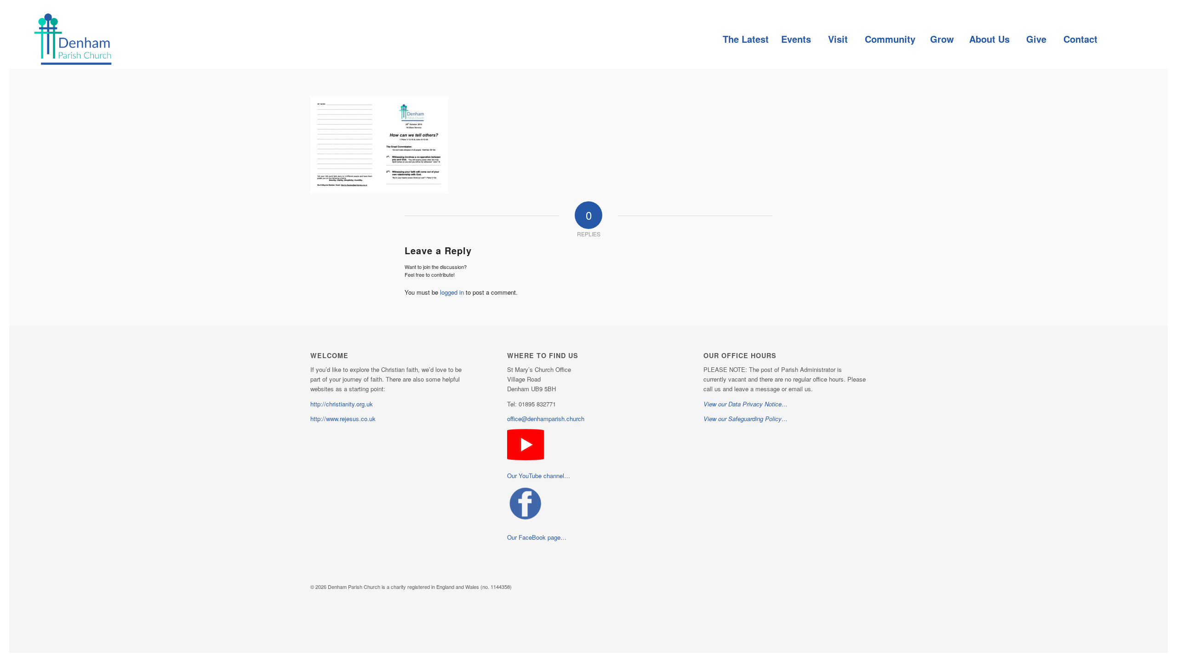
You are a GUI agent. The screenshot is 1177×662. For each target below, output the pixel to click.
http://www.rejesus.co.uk (343, 418)
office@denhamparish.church (545, 418)
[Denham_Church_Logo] (72, 39)
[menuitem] (745, 39)
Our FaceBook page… (536, 537)
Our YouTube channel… (538, 475)
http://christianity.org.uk (341, 403)
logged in (452, 292)
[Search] (1124, 39)
